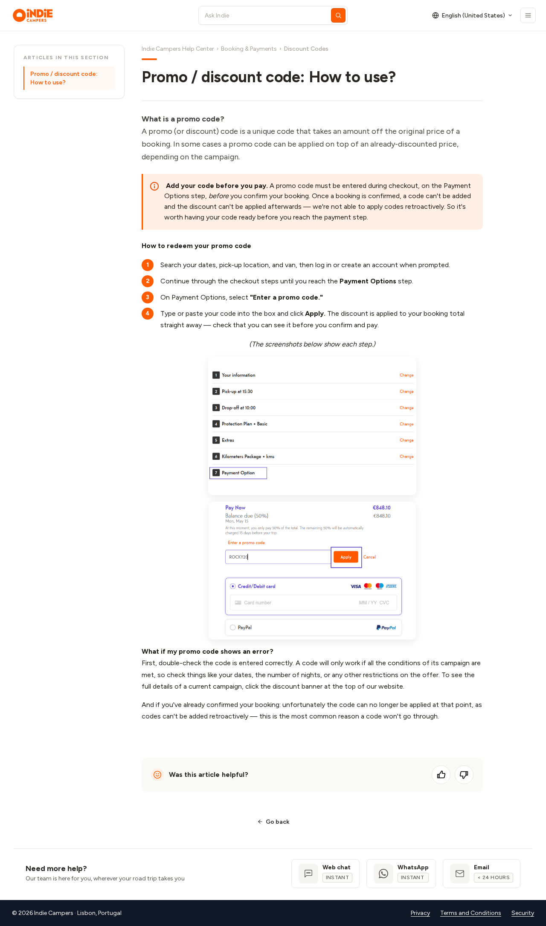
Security (522, 913)
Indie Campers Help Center (178, 48)
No (464, 774)
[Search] (338, 15)
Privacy (420, 913)
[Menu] (528, 15)
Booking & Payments (249, 48)
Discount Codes (306, 48)
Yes (441, 774)
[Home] (97, 15)
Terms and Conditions (470, 913)
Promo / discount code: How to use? (64, 78)
